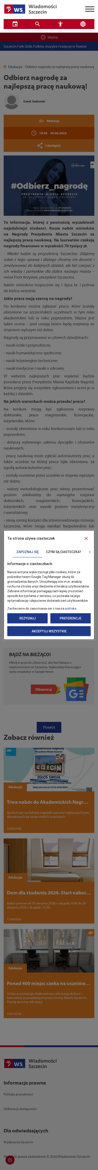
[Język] (83, 24)
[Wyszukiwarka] (37, 24)
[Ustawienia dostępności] (60, 24)
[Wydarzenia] (15, 24)
